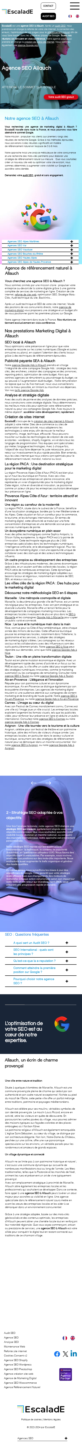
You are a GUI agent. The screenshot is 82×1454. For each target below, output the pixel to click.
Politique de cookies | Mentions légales (41, 1419)
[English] (76, 16)
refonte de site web (25, 294)
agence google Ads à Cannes (22, 722)
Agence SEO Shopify (16, 1360)
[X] (65, 1354)
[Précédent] (33, 783)
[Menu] (75, 6)
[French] (69, 16)
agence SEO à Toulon (17, 675)
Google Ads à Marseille (50, 617)
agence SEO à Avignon (24, 745)
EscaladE (50, 1427)
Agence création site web (18, 1373)
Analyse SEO (11, 1341)
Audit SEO (9, 1332)
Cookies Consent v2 (15, 1355)
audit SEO (28, 175)
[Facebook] (57, 1354)
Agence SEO (11, 1337)
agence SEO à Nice (57, 646)
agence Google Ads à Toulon (56, 675)
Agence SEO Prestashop (18, 1369)
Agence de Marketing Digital (20, 1378)
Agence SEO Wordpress (18, 1364)
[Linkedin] (74, 1354)
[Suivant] (48, 783)
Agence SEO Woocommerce (20, 1382)
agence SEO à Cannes (52, 718)
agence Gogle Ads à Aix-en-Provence (57, 699)
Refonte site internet (15, 1351)
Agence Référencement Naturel (22, 1387)
